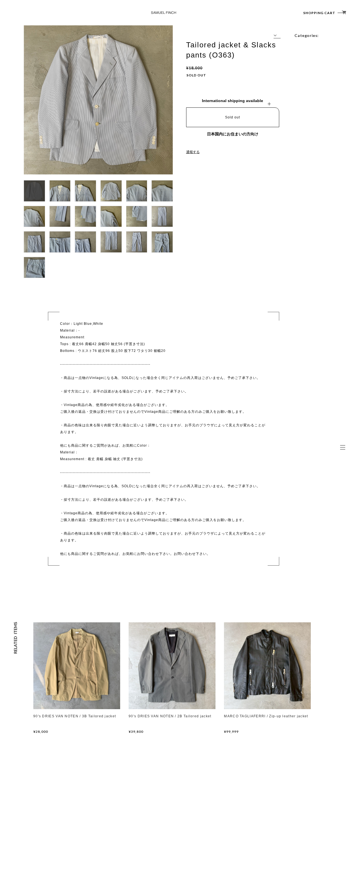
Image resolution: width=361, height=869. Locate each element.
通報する (193, 152)
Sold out (232, 117)
